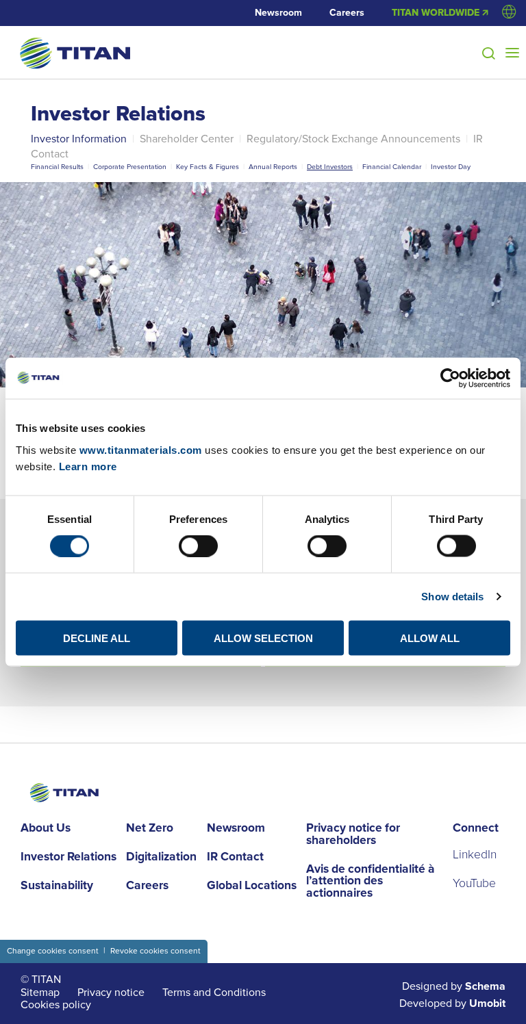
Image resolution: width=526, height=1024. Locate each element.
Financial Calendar (391, 166)
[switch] (198, 546)
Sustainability (57, 886)
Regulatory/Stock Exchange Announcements (353, 139)
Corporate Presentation (129, 166)
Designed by (453, 986)
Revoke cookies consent (155, 951)
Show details (452, 596)
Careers (346, 13)
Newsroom (278, 13)
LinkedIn (475, 855)
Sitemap (40, 992)
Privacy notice (111, 992)
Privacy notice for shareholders (353, 835)
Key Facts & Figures (207, 166)
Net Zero (149, 829)
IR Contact (235, 858)
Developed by (452, 1003)
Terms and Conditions (214, 992)
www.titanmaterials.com (140, 449)
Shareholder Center (187, 139)
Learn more (88, 466)
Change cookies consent (53, 951)
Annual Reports (273, 166)
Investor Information (79, 139)
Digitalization (161, 858)
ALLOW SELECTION (263, 637)
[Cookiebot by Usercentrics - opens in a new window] (450, 378)
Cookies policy (56, 1005)
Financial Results (57, 166)
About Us (46, 829)
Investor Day (451, 166)
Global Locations (252, 886)
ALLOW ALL (430, 637)
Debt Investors (330, 166)
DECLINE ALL (96, 637)
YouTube (474, 884)
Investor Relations (118, 114)
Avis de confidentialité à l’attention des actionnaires (370, 882)
